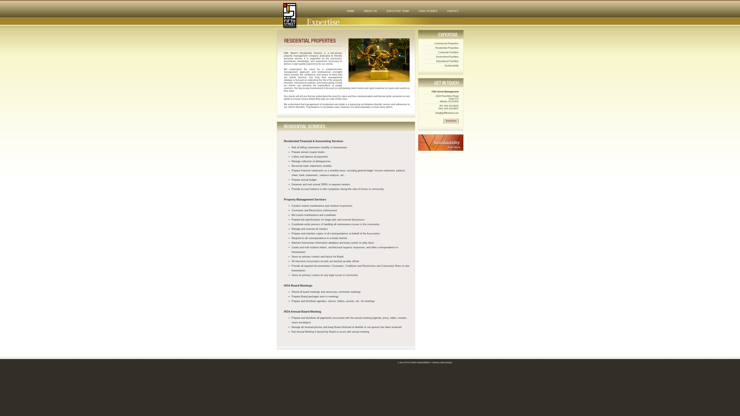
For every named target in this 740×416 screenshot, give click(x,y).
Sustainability (452, 65)
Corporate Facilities (448, 52)
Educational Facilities (447, 61)
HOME (350, 11)
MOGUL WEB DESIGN (442, 363)
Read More (451, 121)
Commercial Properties (447, 43)
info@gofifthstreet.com (447, 113)
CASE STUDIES (428, 11)
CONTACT (453, 11)
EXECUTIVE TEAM (398, 11)
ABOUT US (370, 11)
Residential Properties (447, 48)
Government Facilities (447, 56)
